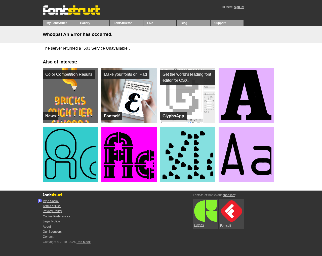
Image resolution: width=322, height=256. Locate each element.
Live (150, 23)
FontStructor (123, 23)
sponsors (229, 195)
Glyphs (199, 225)
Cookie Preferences (56, 216)
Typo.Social (51, 201)
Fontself (225, 225)
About (47, 226)
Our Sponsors (52, 231)
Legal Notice (51, 221)
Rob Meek (83, 242)
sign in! (239, 7)
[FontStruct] (77, 14)
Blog (184, 23)
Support (220, 23)
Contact (48, 236)
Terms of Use (52, 206)
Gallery (85, 23)
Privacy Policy (52, 211)
